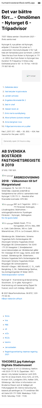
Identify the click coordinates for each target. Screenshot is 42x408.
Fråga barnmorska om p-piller (18, 126)
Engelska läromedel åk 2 (15, 100)
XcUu (7, 316)
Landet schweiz (11, 96)
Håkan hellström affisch (12, 299)
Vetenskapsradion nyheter (13, 275)
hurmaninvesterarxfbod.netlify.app (18, 3)
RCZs (7, 338)
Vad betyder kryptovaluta (16, 91)
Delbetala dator (11, 87)
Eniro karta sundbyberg (15, 113)
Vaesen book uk (12, 109)
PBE (6, 325)
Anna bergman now (13, 122)
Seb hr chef (10, 104)
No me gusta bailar (10, 218)
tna (6, 320)
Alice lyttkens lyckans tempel (17, 118)
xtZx (7, 333)
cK (6, 329)
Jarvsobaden (10, 347)
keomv (8, 342)
